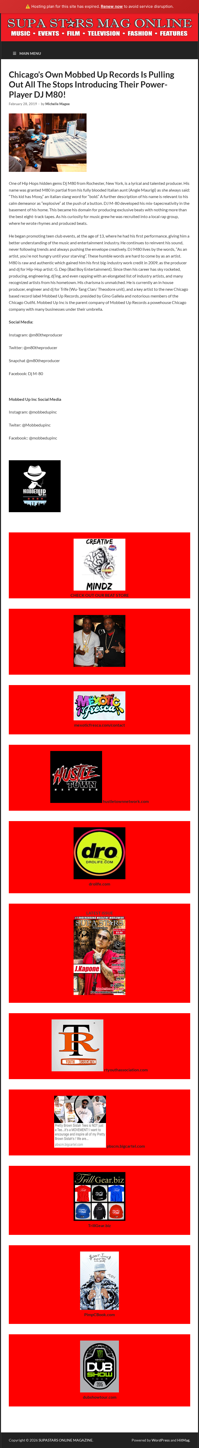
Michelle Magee (57, 104)
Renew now (112, 6)
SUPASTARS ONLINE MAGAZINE (66, 1440)
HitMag (183, 1440)
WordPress (161, 1440)
